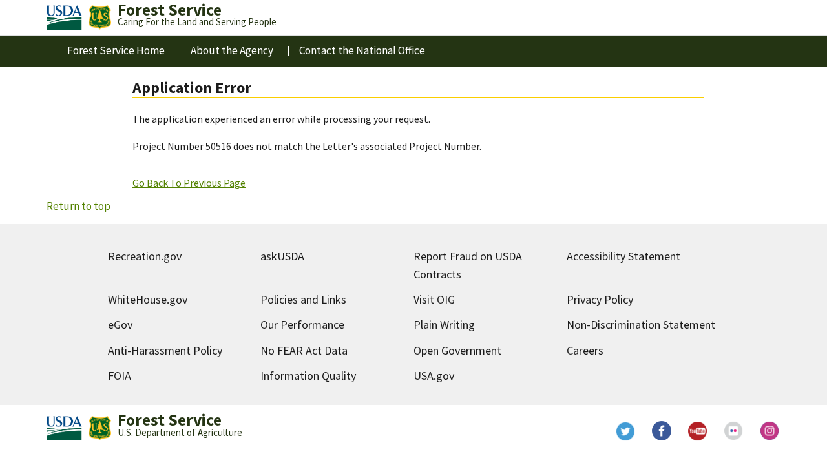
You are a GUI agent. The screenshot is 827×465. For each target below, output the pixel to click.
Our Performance (302, 324)
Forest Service (170, 419)
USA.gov (434, 375)
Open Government (457, 350)
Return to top (78, 206)
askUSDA (282, 256)
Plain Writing (444, 324)
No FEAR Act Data (304, 350)
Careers (585, 350)
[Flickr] (734, 430)
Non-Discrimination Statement (641, 324)
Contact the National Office (362, 50)
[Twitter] (625, 430)
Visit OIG (434, 299)
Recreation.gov (145, 256)
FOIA (119, 375)
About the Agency (232, 50)
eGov (120, 324)
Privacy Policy (600, 299)
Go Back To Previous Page (189, 182)
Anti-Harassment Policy (165, 350)
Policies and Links (303, 299)
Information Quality (308, 375)
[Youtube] (697, 430)
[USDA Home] (64, 17)
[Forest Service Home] (99, 17)
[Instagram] (770, 430)
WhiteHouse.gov (147, 299)
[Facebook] (661, 430)
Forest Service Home (116, 50)
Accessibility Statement (623, 256)
